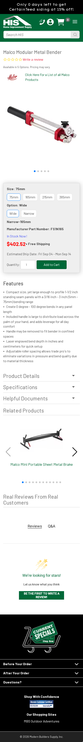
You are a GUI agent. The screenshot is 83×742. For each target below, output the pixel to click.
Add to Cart (52, 264)
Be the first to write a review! (41, 595)
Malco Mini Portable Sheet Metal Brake (41, 464)
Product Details (21, 376)
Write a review (33, 60)
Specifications (20, 387)
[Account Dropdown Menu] (50, 22)
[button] (35, 171)
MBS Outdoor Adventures (41, 721)
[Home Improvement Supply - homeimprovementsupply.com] (11, 22)
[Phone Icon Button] (42, 22)
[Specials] (41, 637)
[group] (41, 124)
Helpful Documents (25, 398)
